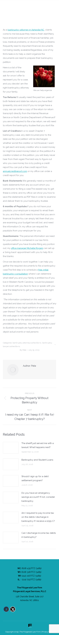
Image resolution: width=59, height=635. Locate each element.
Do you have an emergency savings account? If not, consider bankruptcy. (38, 497)
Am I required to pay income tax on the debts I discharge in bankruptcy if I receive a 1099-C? (38, 517)
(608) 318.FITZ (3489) (31, 572)
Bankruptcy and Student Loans (37, 460)
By (23, 350)
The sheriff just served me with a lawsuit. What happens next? (37, 445)
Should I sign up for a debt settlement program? (35, 478)
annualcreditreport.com (15, 171)
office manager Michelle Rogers (27, 248)
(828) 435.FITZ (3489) (32, 568)
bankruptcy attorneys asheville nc (27, 343)
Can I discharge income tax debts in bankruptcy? (38, 535)
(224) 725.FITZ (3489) (31, 579)
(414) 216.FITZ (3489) (31, 576)
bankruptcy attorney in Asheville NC (26, 30)
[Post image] (11, 447)
